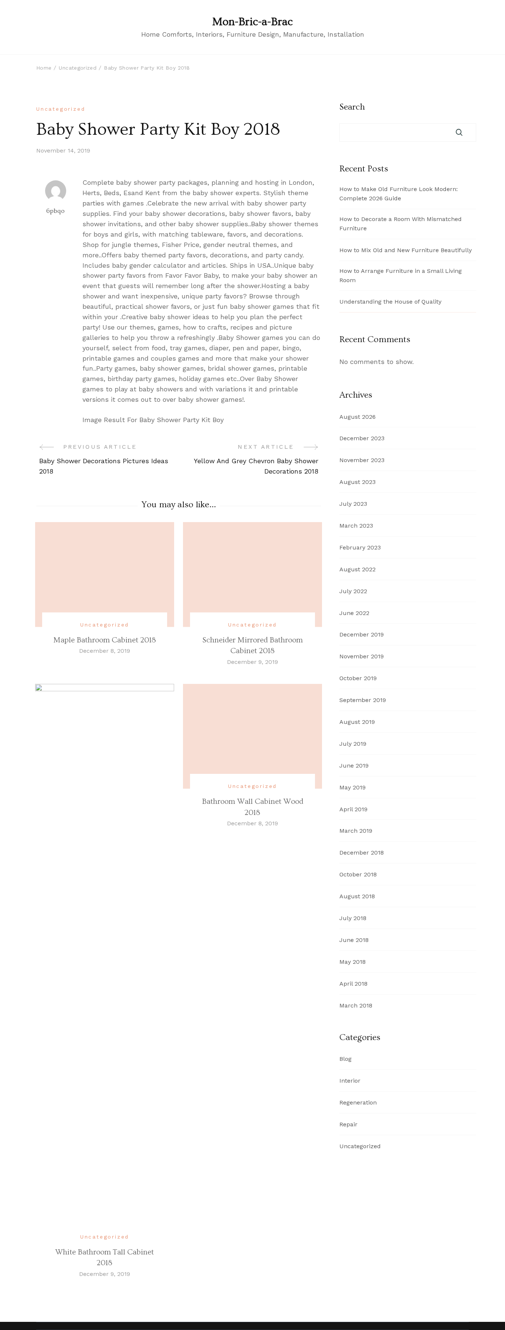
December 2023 (361, 438)
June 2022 (354, 612)
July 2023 (353, 503)
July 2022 (353, 591)
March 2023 (356, 525)
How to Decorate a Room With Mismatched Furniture (400, 223)
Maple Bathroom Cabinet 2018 (104, 640)
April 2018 (353, 983)
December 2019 (361, 634)
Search (352, 107)
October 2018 (358, 874)
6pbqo (55, 211)
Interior (349, 1080)
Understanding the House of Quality (390, 301)
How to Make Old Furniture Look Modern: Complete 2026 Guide (398, 194)
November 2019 (361, 656)
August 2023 (357, 481)
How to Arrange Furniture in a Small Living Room (400, 275)
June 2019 (354, 765)
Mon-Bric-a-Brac (252, 22)
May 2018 (352, 961)
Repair (348, 1124)
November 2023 (361, 460)
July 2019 (352, 743)
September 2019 (362, 700)
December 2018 (361, 852)
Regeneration (358, 1102)
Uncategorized (60, 109)
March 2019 (355, 830)
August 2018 (357, 896)
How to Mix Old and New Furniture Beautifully (405, 250)
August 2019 (357, 721)
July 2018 (352, 918)
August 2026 (357, 416)
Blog (345, 1058)
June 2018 (354, 939)
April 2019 (353, 809)
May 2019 (352, 787)
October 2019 (358, 678)
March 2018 (355, 1005)
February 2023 (360, 547)
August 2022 (357, 569)
